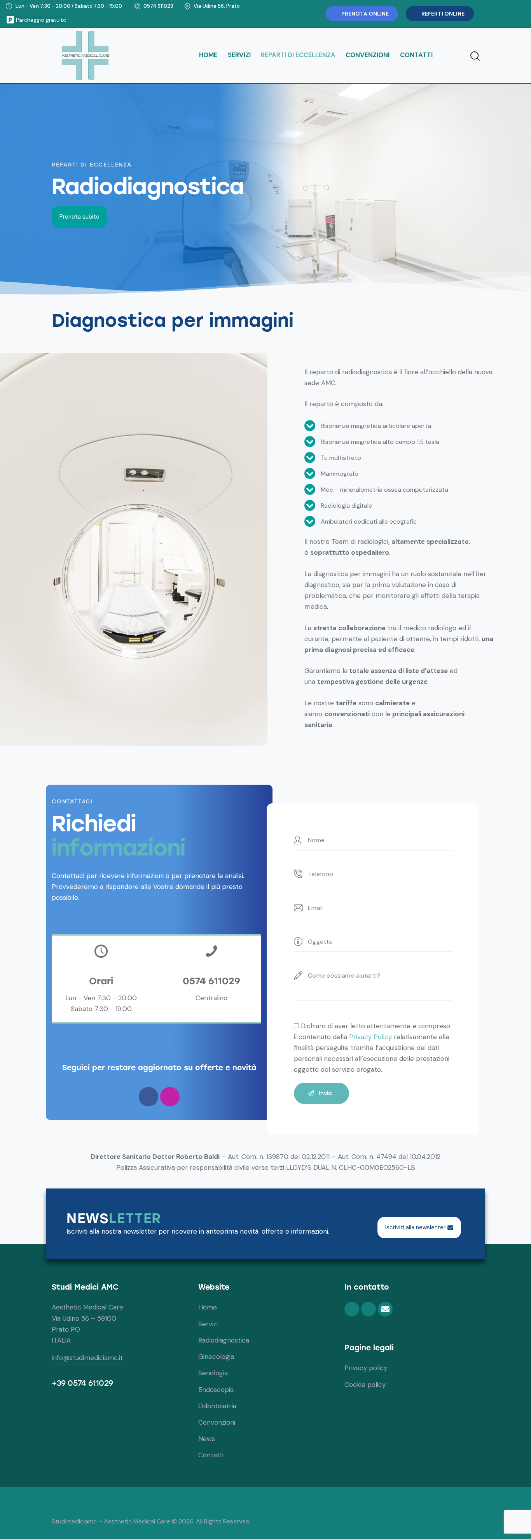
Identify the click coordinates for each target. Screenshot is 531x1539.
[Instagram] (516, 13)
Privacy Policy (370, 1036)
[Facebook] (501, 13)
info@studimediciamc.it (87, 1357)
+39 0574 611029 (82, 1383)
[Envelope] (385, 1309)
